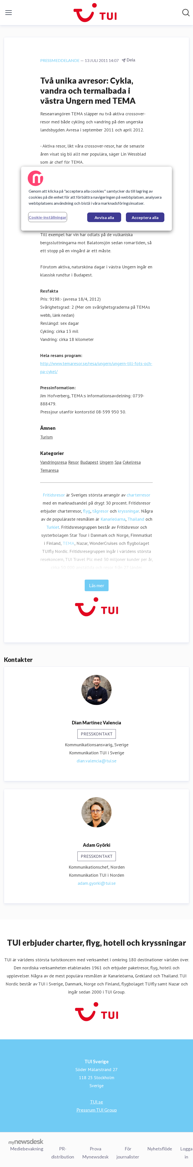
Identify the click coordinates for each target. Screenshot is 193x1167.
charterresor (138, 495)
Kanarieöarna (113, 519)
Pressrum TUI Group (96, 1110)
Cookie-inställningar (48, 217)
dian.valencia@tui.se (96, 761)
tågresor (100, 511)
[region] (96, 199)
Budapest (89, 462)
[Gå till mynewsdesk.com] (26, 1141)
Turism (46, 437)
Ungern (106, 462)
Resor (73, 462)
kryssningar (128, 511)
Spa (118, 462)
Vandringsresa (53, 462)
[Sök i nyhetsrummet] (186, 13)
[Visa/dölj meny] (8, 12)
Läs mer (96, 585)
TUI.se (96, 1102)
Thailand (135, 519)
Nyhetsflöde (159, 1148)
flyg (86, 511)
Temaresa (49, 470)
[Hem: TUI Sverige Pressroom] (94, 12)
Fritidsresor (54, 495)
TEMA (68, 543)
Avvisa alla (104, 217)
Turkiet (52, 527)
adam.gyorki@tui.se (97, 883)
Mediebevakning (26, 1148)
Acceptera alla (145, 217)
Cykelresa (132, 462)
